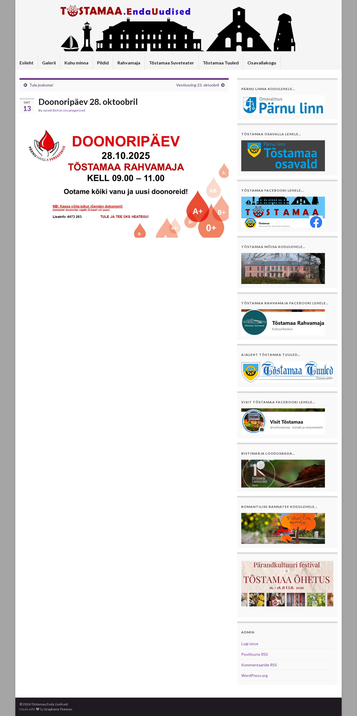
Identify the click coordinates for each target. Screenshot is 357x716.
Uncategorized (74, 110)
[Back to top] (344, 703)
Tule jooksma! (41, 85)
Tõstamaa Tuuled (221, 62)
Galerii (49, 62)
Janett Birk (51, 110)
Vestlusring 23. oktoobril (197, 85)
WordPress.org (254, 675)
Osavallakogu (261, 62)
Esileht (26, 62)
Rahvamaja (128, 62)
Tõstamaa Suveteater (171, 62)
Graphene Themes (58, 709)
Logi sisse (249, 643)
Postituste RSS (254, 654)
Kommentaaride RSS (259, 664)
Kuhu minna (76, 62)
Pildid (103, 62)
